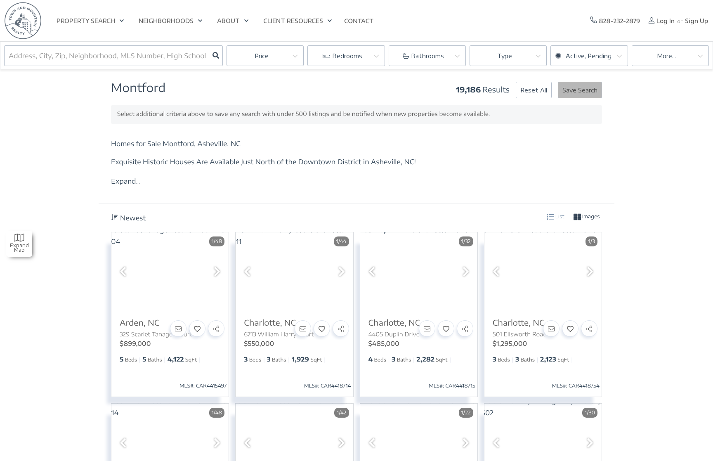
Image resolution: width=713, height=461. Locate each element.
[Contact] (178, 328)
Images (590, 216)
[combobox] (9, 55)
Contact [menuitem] (358, 21)
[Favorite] (197, 328)
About (228, 20)
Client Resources (293, 20)
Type (504, 55)
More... (666, 55)
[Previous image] (123, 272)
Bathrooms (427, 55)
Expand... (125, 181)
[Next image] (217, 272)
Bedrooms (347, 55)
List (559, 216)
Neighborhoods (166, 20)
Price (262, 55)
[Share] (216, 328)
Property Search (86, 20)
